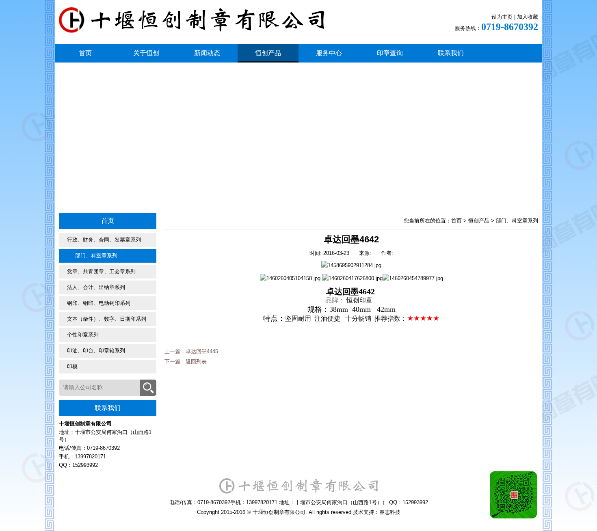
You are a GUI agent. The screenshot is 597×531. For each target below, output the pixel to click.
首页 (85, 53)
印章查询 (390, 53)
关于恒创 (146, 53)
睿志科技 (389, 512)
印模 (72, 366)
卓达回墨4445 (202, 351)
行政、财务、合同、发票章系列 (104, 240)
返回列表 (196, 361)
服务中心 (329, 53)
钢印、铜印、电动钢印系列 (98, 303)
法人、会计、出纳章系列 (96, 287)
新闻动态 (207, 53)
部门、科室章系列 (96, 256)
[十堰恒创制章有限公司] (191, 27)
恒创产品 (268, 53)
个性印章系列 (83, 335)
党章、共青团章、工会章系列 (101, 271)
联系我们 (451, 53)
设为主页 (502, 17)
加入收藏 (527, 17)
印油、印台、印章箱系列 (96, 351)
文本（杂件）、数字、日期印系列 (106, 319)
